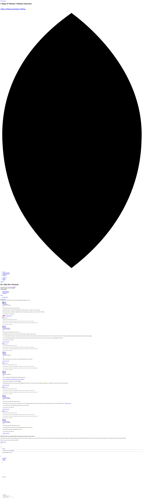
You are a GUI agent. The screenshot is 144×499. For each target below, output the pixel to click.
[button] (2, 281)
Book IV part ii (68, 403)
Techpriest (4, 354)
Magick (14, 287)
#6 (3, 423)
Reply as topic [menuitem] (5, 297)
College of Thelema (6, 272)
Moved (11, 287)
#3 (3, 356)
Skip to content (3, 0)
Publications (5, 274)
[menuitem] (6, 291)
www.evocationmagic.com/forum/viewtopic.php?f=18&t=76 (13, 379)
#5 (3, 399)
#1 (3, 306)
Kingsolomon (5, 304)
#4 (3, 375)
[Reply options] (3, 295)
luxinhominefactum (6, 328)
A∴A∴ (4, 271)
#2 (3, 330)
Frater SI (4, 373)
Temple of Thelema (6, 273)
